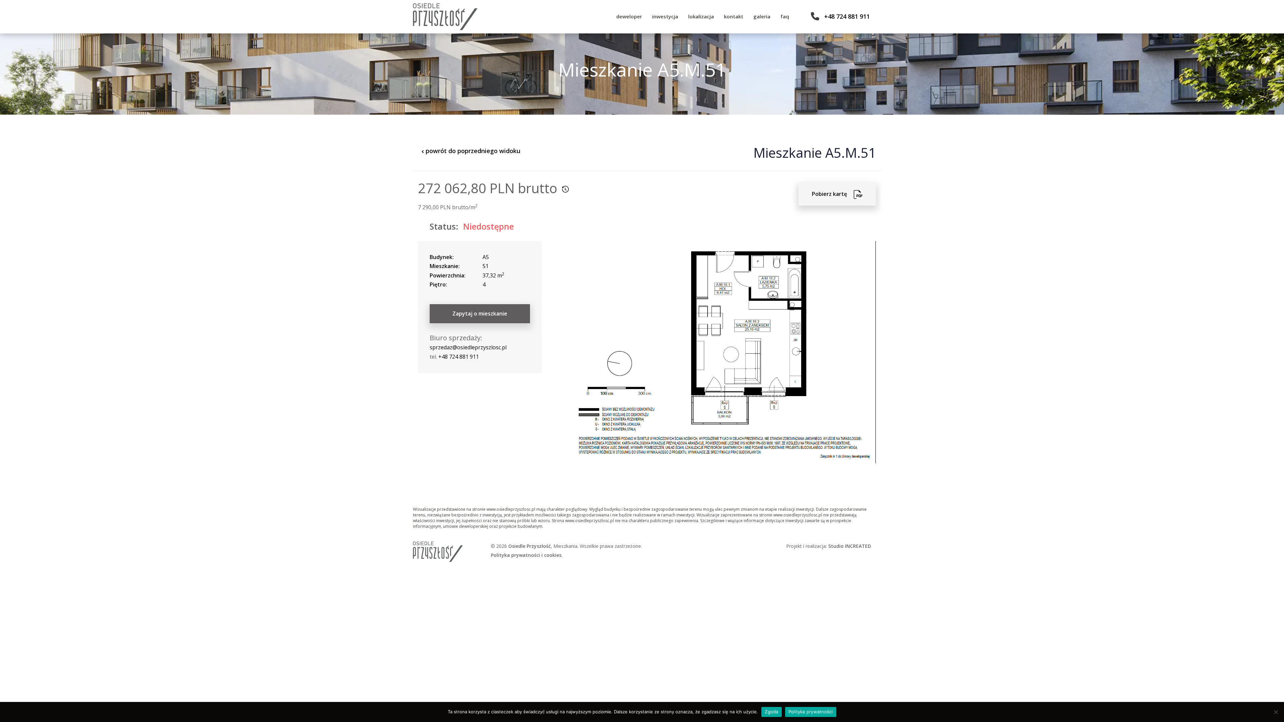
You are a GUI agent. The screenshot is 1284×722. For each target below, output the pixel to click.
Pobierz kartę (833, 194)
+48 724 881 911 (847, 16)
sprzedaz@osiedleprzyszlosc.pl (468, 347)
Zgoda (771, 711)
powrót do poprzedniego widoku (472, 151)
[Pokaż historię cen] (565, 189)
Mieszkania (565, 546)
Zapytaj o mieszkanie (479, 313)
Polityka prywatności (810, 711)
